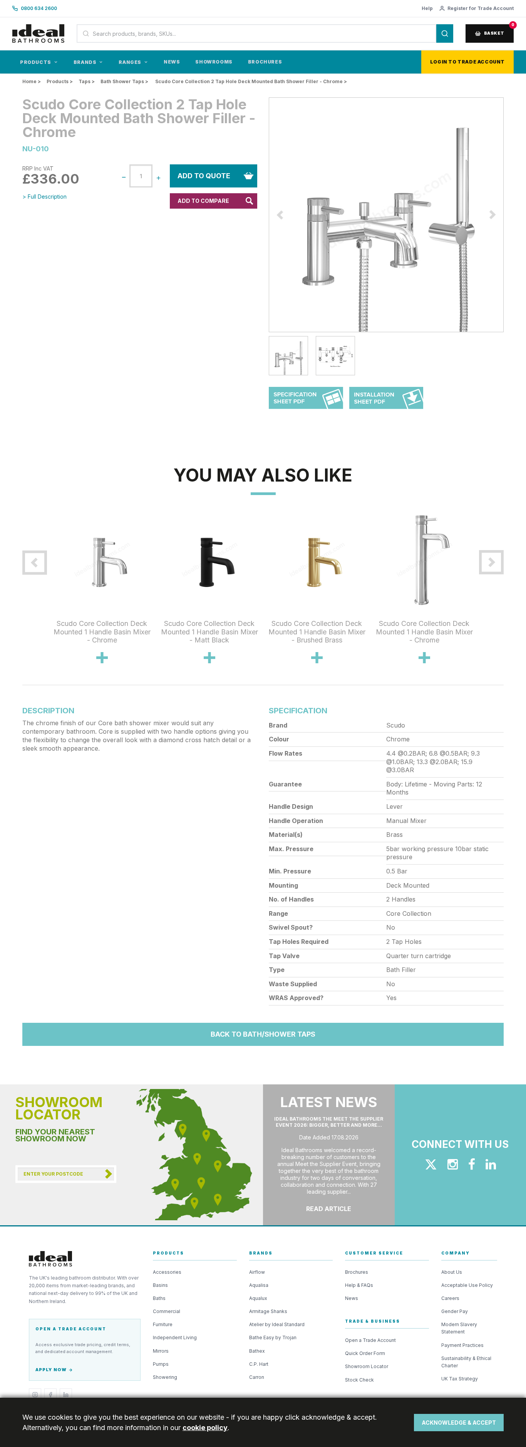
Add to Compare (203, 200)
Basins (160, 1285)
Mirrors (161, 1351)
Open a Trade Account (370, 1340)
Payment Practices (462, 1345)
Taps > (87, 81)
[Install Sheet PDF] (386, 402)
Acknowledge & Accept (459, 1422)
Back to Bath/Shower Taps (263, 1034)
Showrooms (213, 62)
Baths (159, 1298)
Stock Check (359, 1380)
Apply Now (51, 1369)
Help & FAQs (359, 1285)
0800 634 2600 (39, 8)
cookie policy (205, 1428)
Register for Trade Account (480, 8)
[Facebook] (50, 1394)
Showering (165, 1377)
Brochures (265, 62)
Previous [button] (263, 215)
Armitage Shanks (268, 1311)
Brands (85, 62)
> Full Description (44, 196)
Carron (256, 1377)
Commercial (166, 1311)
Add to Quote (204, 176)
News (172, 62)
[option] (386, 214)
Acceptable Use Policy (467, 1285)
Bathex (257, 1351)
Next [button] (509, 215)
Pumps (161, 1364)
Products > (60, 81)
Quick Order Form (365, 1353)
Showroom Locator (366, 1366)
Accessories (167, 1272)
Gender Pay (454, 1311)
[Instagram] (35, 1394)
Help (427, 8)
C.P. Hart (258, 1364)
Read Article (328, 1209)
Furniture (163, 1324)
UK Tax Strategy (459, 1379)
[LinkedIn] (66, 1394)
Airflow (257, 1272)
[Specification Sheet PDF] (306, 402)
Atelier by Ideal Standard (277, 1324)
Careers (450, 1298)
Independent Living (175, 1337)
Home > (31, 81)
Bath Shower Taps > (124, 81)
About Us (451, 1272)
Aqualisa (258, 1285)
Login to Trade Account (467, 62)
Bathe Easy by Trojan (273, 1337)
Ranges (130, 62)
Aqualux (258, 1298)
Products (35, 62)
